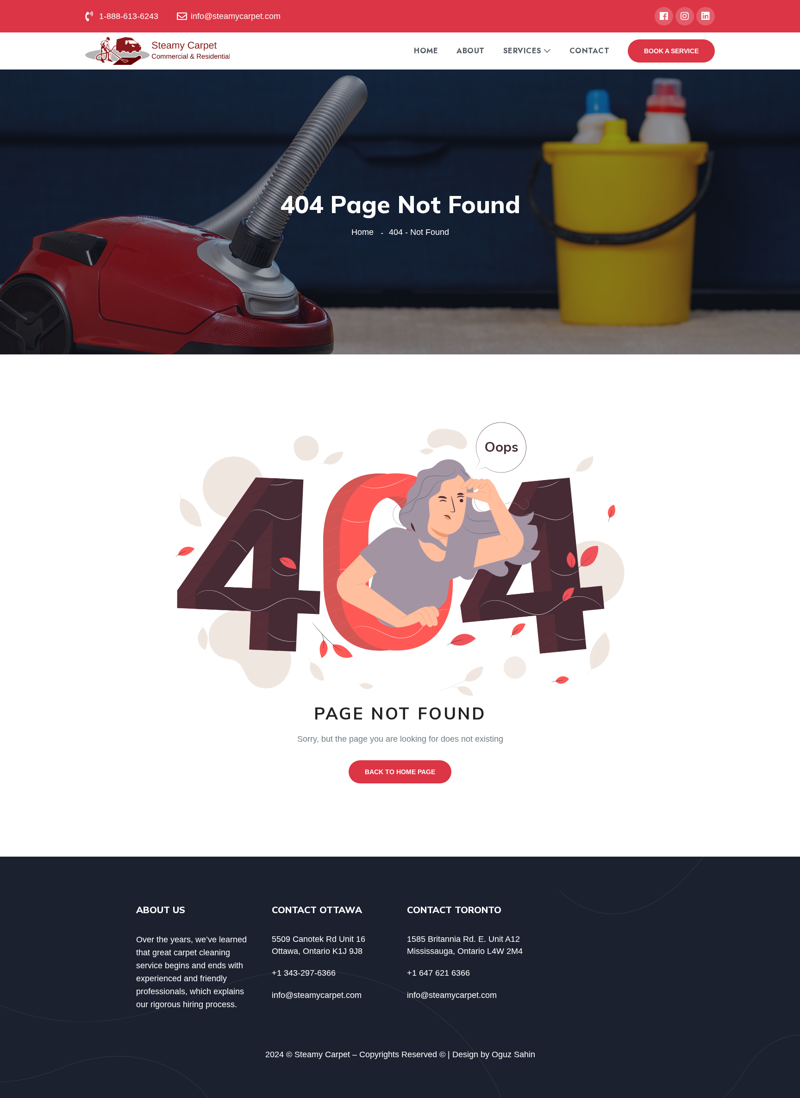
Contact (589, 51)
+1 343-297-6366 (304, 973)
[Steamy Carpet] (157, 50)
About (470, 51)
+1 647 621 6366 (438, 973)
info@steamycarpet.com (317, 995)
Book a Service (671, 51)
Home (426, 51)
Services (522, 51)
